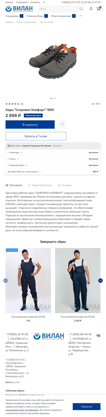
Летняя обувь (46, 22)
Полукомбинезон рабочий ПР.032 (78, 316)
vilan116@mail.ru (81, 338)
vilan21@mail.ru (19, 338)
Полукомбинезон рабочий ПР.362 (28, 316)
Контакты (35, 2)
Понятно (86, 406)
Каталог (10, 2)
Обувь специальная (61, 16)
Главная (9, 22)
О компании (22, 2)
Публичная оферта (15, 390)
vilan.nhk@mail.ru (14, 363)
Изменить (57, 145)
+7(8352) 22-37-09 (17, 334)
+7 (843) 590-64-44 (80, 334)
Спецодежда (12, 16)
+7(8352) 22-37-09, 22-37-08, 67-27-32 (80, 2)
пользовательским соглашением (22, 410)
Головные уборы (35, 16)
